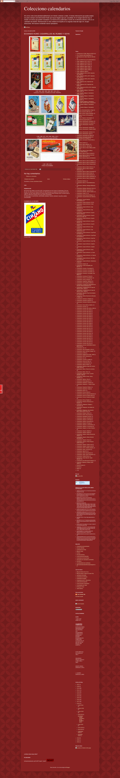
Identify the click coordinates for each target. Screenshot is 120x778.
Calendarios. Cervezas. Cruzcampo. (85, 271)
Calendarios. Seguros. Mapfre (83, 431)
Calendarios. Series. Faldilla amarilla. (85, 447)
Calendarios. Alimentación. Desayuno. (85, 121)
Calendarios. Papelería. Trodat (83, 388)
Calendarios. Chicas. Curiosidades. (84, 277)
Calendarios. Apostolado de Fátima (84, 135)
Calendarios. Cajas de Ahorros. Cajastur (86, 246)
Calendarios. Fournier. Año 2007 (84, 338)
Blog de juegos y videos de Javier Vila (85, 573)
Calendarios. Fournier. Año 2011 (84, 343)
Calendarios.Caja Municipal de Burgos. (85, 460)
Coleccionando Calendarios (83, 583)
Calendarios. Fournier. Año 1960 (84, 310)
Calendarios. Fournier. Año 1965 (84, 318)
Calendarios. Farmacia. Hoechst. (84, 300)
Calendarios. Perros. (81, 390)
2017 (78, 701)
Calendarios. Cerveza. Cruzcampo (84, 268)
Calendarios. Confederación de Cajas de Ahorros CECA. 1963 (86, 291)
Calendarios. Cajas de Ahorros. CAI (84, 202)
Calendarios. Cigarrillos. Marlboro (84, 281)
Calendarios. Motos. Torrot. (83, 372)
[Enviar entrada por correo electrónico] (40, 169)
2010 (78, 688)
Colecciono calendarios (47, 8)
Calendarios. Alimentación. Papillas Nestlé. (86, 129)
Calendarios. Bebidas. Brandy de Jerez (85, 188)
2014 (78, 695)
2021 (78, 741)
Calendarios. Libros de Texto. (83, 361)
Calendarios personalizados (83, 546)
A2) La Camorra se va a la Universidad (85, 59)
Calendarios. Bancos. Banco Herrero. (85, 167)
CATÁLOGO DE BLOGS (82, 581)
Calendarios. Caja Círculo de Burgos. (85, 195)
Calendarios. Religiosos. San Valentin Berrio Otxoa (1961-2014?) (85, 411)
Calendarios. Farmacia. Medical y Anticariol (86, 302)
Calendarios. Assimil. (81, 142)
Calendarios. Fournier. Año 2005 (84, 335)
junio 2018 (80, 727)
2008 (78, 686)
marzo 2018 (80, 711)
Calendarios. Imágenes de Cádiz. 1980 (85, 354)
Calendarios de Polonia (82, 576)
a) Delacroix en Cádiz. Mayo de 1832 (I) (85, 53)
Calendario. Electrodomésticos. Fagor (85, 110)
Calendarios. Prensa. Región (83, 400)
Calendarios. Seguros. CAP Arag (84, 419)
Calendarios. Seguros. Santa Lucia (84, 444)
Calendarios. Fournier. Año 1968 (84, 323)
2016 (78, 699)
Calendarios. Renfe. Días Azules (84, 414)
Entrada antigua (66, 179)
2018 (78, 703)
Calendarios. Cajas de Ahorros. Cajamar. (86, 243)
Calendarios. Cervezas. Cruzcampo (85, 270)
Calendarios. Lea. (81, 358)
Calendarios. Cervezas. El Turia (84, 276)
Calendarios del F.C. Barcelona (84, 580)
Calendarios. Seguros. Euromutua (84, 421)
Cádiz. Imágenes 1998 (82, 71)
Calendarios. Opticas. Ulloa (83, 379)
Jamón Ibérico (80, 588)
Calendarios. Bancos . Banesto (83, 146)
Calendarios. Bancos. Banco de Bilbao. (85, 160)
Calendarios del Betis (81, 578)
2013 (78, 694)
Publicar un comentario (31, 176)
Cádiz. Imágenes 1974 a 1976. (83, 63)
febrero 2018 (81, 708)
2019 (78, 738)
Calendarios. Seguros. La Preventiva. (85, 424)
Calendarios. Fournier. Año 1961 (84, 311)
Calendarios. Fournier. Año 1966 (84, 320)
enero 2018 (80, 705)
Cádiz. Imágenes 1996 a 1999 (83, 69)
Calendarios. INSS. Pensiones (83, 356)
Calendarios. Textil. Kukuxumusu (84, 452)
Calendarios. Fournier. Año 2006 (84, 336)
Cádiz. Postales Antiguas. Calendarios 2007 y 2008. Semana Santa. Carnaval (85, 102)
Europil (78, 466)
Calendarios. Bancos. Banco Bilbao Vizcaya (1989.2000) (84, 151)
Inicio (48, 179)
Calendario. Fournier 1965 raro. (84, 111)
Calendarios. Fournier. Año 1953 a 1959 (85, 308)
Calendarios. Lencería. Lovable (84, 359)
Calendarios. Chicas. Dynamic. (83, 279)
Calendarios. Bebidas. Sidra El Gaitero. (85, 191)
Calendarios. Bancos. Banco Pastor (84, 173)
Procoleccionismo (81, 554)
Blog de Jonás (80, 551)
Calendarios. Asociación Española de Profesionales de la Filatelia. (85, 137)
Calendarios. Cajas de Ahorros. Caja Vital (86, 241)
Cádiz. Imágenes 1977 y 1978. (83, 64)
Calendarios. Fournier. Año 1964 (84, 316)
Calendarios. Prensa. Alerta (83, 392)
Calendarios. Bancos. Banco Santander (85, 176)
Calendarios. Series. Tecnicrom (84, 449)
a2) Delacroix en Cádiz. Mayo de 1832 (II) (86, 56)
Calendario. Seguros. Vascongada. (84, 118)
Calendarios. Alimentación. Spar (84, 133)
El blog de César (80, 586)
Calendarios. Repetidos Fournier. (84, 416)
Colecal (78, 553)
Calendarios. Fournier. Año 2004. (84, 333)
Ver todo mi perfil (79, 596)
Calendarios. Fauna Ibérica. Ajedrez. (85, 305)
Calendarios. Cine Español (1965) (84, 282)
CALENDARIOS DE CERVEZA (83, 563)
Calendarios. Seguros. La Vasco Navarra (86, 428)
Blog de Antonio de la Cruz (83, 571)
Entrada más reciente (29, 179)
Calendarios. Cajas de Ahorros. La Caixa (86, 252)
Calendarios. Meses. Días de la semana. (86, 369)
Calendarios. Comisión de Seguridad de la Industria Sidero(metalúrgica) (86, 285)
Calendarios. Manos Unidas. (83, 364)
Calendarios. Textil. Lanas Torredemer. (85, 454)
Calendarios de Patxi (81, 549)
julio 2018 (80, 729)
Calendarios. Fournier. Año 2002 (84, 330)
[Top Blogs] (27, 27)
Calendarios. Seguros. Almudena (84, 418)
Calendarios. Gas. (81, 347)
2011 (78, 690)
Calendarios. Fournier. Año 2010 (84, 341)
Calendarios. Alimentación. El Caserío (85, 123)
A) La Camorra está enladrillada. (84, 55)
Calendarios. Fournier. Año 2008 (84, 340)
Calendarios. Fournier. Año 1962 (84, 313)
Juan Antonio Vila (81, 594)
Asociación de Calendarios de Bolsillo (85, 559)
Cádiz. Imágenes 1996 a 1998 (83, 68)
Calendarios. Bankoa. (81, 181)
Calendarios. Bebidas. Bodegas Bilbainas (86, 185)
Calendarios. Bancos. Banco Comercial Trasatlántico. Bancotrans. (85, 156)
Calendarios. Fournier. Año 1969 (84, 325)
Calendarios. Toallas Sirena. (83, 456)
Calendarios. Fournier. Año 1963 (84, 315)
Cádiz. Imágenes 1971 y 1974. (83, 61)
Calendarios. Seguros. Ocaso (83, 440)
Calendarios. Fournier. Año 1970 (84, 326)
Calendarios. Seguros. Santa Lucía (84, 446)
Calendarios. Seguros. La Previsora (85, 426)
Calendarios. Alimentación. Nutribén (85, 127)
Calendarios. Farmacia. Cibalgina (84, 298)
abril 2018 (80, 714)
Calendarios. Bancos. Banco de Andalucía (86, 158)
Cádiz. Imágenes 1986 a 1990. (83, 66)
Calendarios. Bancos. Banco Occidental (85, 171)
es (82, 482)
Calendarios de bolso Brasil (83, 558)
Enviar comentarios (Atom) (36, 181)
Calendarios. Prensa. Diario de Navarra (85, 393)
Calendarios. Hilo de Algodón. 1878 (85, 349)
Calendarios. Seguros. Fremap (83, 423)
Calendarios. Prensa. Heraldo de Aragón (86, 397)
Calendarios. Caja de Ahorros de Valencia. (86, 196)
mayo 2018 (80, 724)
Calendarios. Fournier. (82, 306)
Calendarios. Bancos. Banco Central (85, 153)
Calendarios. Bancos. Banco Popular (85, 174)
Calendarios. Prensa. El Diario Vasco (85, 395)
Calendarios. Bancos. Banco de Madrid (85, 162)
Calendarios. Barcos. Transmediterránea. (86, 182)
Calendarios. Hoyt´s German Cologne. (85, 351)
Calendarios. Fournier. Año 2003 (84, 331)
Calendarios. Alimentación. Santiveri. (85, 132)
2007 (78, 684)
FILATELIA (79, 561)
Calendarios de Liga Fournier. (83, 119)
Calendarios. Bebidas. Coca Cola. (84, 190)
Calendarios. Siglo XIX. (82, 451)
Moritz (78, 468)
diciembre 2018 (80, 735)
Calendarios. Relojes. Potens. (83, 413)
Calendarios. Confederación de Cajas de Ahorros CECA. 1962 (86, 288)
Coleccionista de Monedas (83, 556)
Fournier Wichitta (80, 548)
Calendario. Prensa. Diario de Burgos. (85, 113)
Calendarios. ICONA (81, 353)
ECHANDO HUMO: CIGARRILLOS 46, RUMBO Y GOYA (81, 719)
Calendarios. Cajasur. (81, 263)
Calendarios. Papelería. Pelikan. (84, 387)
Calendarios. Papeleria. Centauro (84, 382)
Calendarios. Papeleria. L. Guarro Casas (86, 384)
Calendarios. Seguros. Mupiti (83, 432)
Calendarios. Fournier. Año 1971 (84, 328)
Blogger (68, 767)
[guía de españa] (80, 603)
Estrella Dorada (80, 465)
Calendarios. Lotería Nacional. (83, 363)
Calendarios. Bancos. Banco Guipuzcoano (86, 164)
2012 (78, 692)
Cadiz (80, 483)
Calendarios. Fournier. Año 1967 (84, 321)
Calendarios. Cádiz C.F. (82, 193)
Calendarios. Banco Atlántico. (83, 144)
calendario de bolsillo (81, 575)
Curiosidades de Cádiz (82, 585)
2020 (78, 740)
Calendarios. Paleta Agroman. (83, 381)
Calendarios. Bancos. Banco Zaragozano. (86, 178)
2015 (78, 697)
